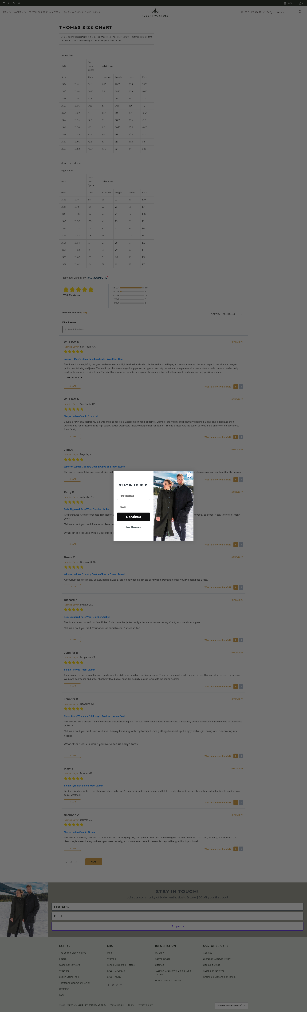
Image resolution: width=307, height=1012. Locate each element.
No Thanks (133, 527)
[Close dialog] (189, 475)
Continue (133, 517)
